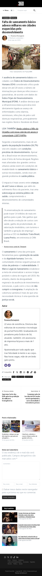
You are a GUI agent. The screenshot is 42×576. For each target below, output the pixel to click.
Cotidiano (6, 18)
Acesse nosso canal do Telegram (15, 246)
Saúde (20, 564)
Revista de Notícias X (21, 573)
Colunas (14, 560)
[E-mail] (5, 365)
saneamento (28, 377)
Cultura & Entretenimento (15, 562)
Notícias (13, 18)
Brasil (13, 377)
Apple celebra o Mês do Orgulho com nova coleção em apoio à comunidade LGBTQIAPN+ (20, 132)
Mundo (10, 564)
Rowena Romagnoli (17, 36)
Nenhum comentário (16, 38)
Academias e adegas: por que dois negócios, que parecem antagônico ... (10, 436)
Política (15, 564)
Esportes (32, 562)
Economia (26, 562)
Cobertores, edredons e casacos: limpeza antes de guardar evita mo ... (29, 436)
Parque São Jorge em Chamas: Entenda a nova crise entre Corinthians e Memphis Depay (26, 515)
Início (9, 560)
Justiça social (20, 377)
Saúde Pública (6, 379)
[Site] (9, 365)
